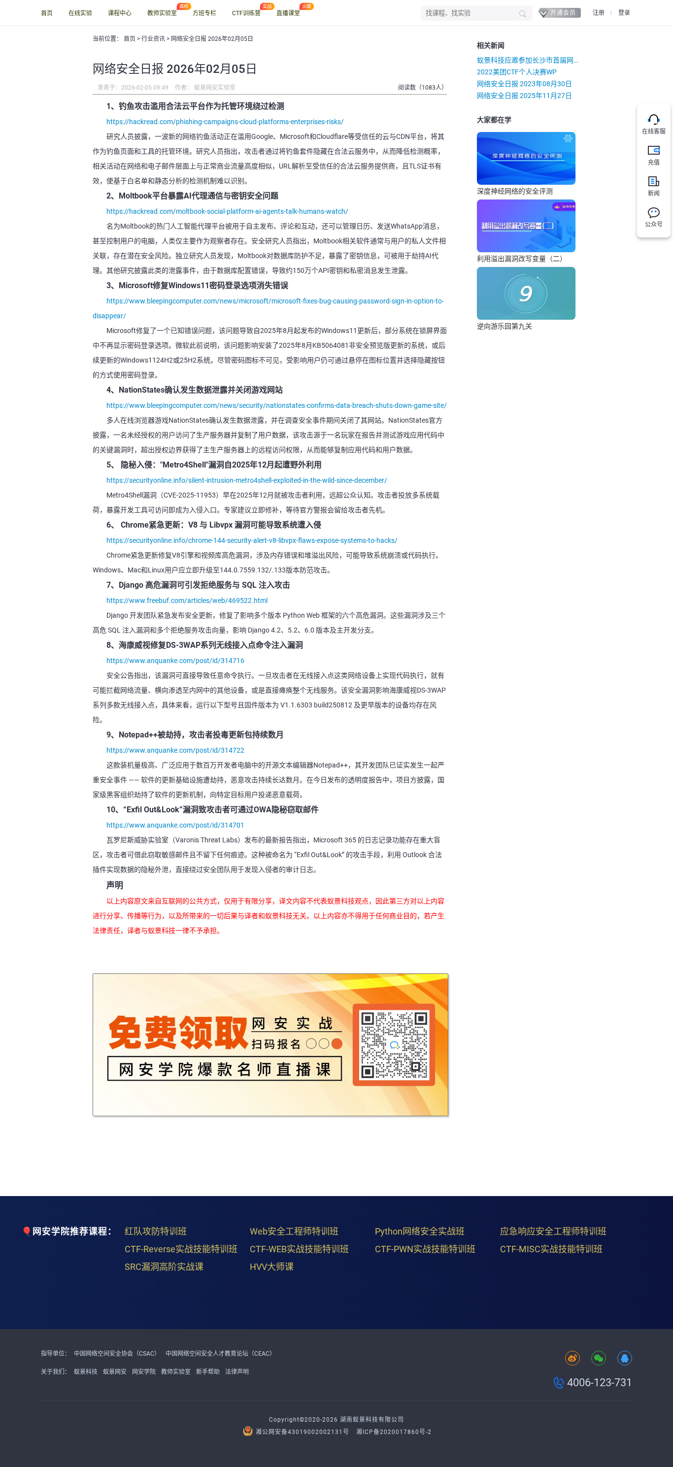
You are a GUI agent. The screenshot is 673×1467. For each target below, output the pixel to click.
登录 (624, 12)
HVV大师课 (272, 1267)
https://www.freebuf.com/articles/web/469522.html (187, 600)
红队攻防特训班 (156, 1231)
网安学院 (144, 1371)
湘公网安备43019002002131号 (302, 1432)
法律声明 (237, 1371)
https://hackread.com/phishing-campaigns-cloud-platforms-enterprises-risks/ (225, 122)
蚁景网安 (115, 1371)
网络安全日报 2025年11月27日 (524, 95)
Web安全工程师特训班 (294, 1231)
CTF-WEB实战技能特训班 (299, 1249)
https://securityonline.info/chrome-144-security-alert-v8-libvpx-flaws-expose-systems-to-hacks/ (252, 540)
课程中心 (120, 13)
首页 (47, 13)
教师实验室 (162, 13)
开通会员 (563, 12)
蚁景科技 (86, 1371)
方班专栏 (204, 13)
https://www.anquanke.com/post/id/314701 (175, 825)
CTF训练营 (246, 13)
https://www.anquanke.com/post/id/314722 (175, 750)
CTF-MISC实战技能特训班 (551, 1249)
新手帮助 (208, 1371)
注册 (599, 12)
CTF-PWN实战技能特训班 (425, 1249)
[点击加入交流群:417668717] (624, 1359)
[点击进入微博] (572, 1359)
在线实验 (80, 13)
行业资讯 (154, 38)
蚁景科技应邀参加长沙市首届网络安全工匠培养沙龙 (528, 60)
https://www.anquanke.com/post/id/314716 (175, 661)
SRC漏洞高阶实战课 (164, 1267)
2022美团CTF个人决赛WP (517, 71)
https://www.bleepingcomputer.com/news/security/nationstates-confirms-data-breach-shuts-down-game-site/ (276, 405)
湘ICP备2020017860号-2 (394, 1432)
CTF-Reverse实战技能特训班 (181, 1249)
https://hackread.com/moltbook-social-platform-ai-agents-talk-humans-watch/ (227, 211)
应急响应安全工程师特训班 (553, 1231)
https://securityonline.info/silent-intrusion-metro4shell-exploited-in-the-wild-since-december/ (246, 480)
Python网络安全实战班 (420, 1231)
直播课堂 (288, 13)
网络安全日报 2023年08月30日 (524, 83)
